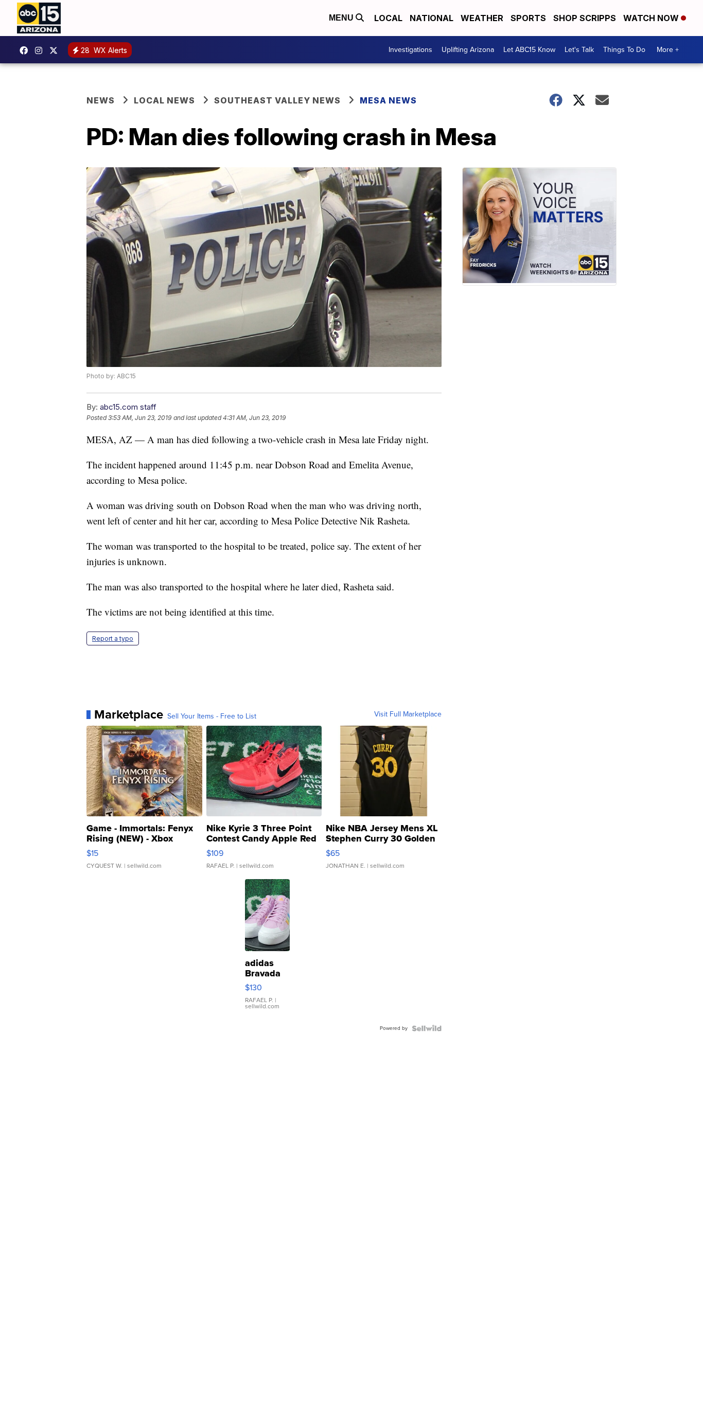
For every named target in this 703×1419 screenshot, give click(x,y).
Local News (164, 100)
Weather (482, 18)
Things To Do (624, 49)
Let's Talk (579, 49)
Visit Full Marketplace (408, 714)
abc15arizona (41, 50)
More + (668, 49)
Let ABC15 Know (529, 49)
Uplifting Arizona (468, 49)
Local (388, 18)
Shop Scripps (584, 18)
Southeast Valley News (277, 100)
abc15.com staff (128, 407)
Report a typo (112, 638)
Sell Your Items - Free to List (211, 716)
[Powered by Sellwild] (427, 1028)
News (100, 100)
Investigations (410, 49)
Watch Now (652, 18)
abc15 (26, 50)
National (431, 18)
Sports (528, 18)
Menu (342, 17)
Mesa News (388, 100)
